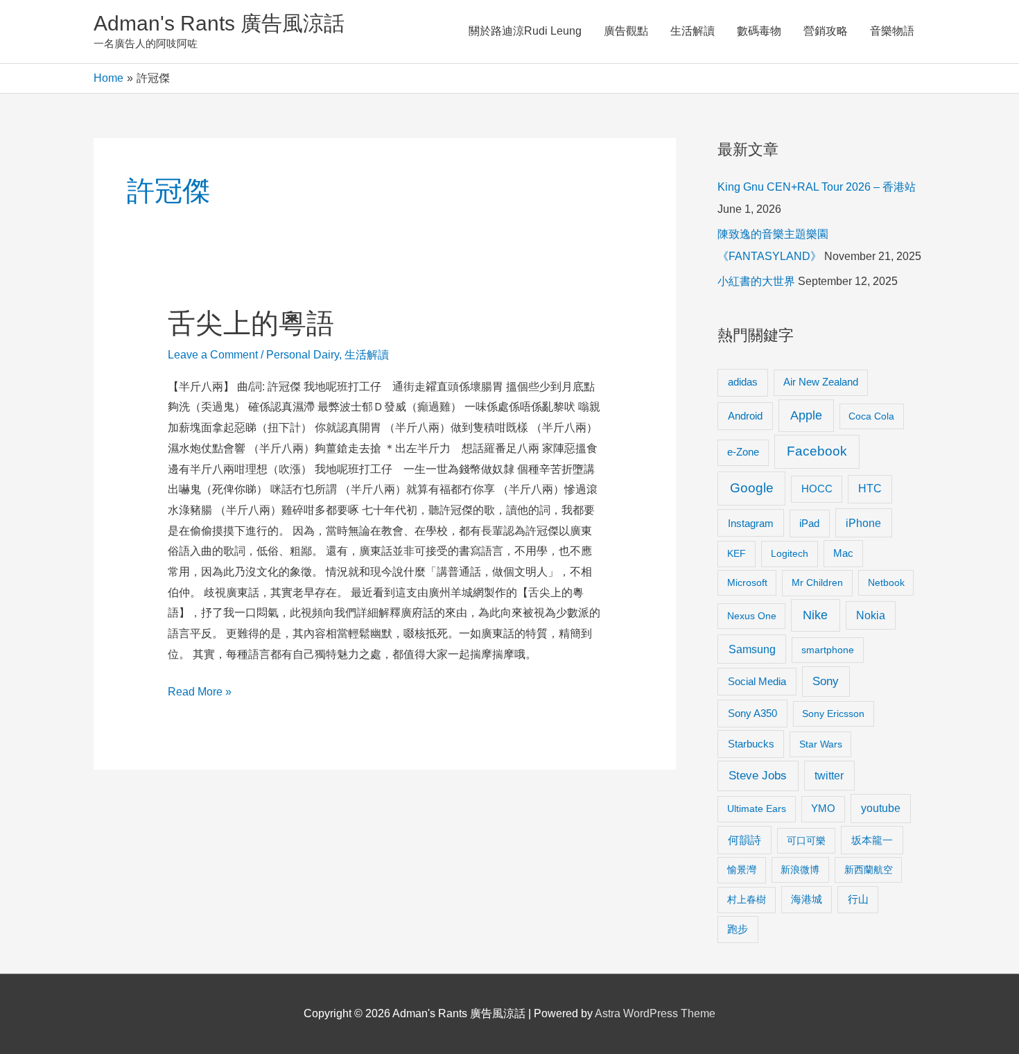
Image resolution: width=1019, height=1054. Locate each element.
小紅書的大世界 (756, 281)
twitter (829, 775)
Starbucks (751, 744)
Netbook (886, 582)
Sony (825, 681)
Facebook (817, 451)
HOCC (817, 488)
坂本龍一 (872, 840)
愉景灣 (741, 869)
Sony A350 (752, 713)
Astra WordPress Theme (655, 1013)
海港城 (806, 899)
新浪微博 (800, 869)
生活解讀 (692, 31)
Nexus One (751, 615)
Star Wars (820, 744)
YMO (823, 808)
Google (752, 488)
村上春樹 (746, 899)
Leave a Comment (213, 355)
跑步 (737, 929)
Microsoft (747, 582)
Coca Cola (871, 416)
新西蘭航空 (868, 869)
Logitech (789, 553)
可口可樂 (806, 840)
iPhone (863, 523)
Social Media (757, 681)
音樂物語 (892, 31)
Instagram (751, 523)
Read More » (200, 693)
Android (745, 416)
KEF (736, 553)
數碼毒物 (759, 31)
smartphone (827, 649)
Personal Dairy (302, 355)
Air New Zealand (820, 382)
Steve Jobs (758, 775)
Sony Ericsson (833, 713)
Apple (806, 415)
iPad (809, 523)
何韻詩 (744, 840)
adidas (743, 382)
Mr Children (817, 582)
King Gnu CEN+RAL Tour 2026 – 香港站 (816, 187)
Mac (843, 553)
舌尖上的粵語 (251, 323)
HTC (870, 488)
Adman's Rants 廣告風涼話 (219, 23)
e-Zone (743, 452)
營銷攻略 (825, 31)
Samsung (752, 649)
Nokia (870, 615)
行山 (858, 899)
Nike (815, 615)
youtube (880, 808)
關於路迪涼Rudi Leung (525, 31)
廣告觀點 (626, 31)
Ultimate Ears (756, 808)
